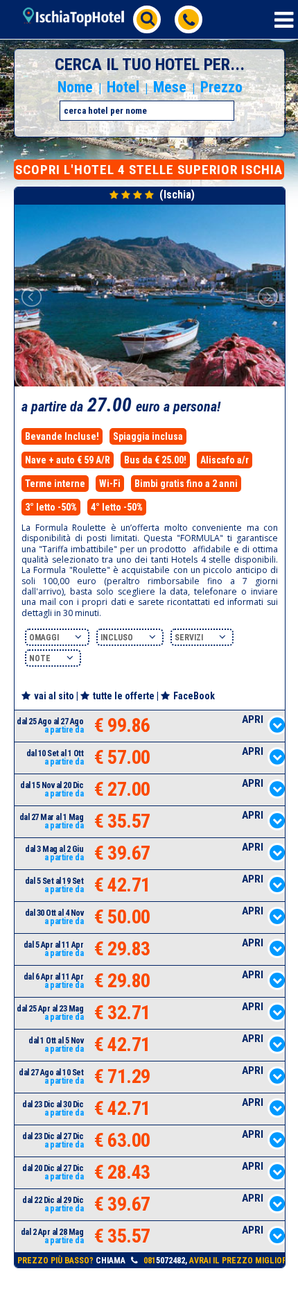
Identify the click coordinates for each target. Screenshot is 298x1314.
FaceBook (194, 695)
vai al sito (54, 695)
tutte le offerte (124, 695)
